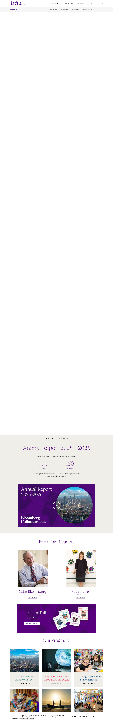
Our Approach (75, 9)
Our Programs (64, 9)
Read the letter (32, 597)
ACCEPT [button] (95, 716)
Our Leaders (53, 9)
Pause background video (6, 433)
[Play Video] (56, 505)
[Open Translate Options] (102, 3)
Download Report (87, 9)
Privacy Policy (18, 717)
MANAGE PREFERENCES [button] (79, 716)
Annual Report (14, 9)
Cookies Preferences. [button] (28, 718)
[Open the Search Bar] (98, 3)
